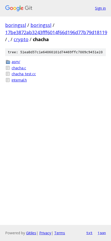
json (102, 232)
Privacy (45, 232)
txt (89, 232)
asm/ (16, 61)
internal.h (19, 80)
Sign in (100, 8)
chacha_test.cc (24, 73)
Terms (59, 232)
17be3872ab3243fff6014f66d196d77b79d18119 (56, 32)
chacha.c (19, 67)
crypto (21, 39)
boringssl (15, 25)
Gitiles (31, 232)
